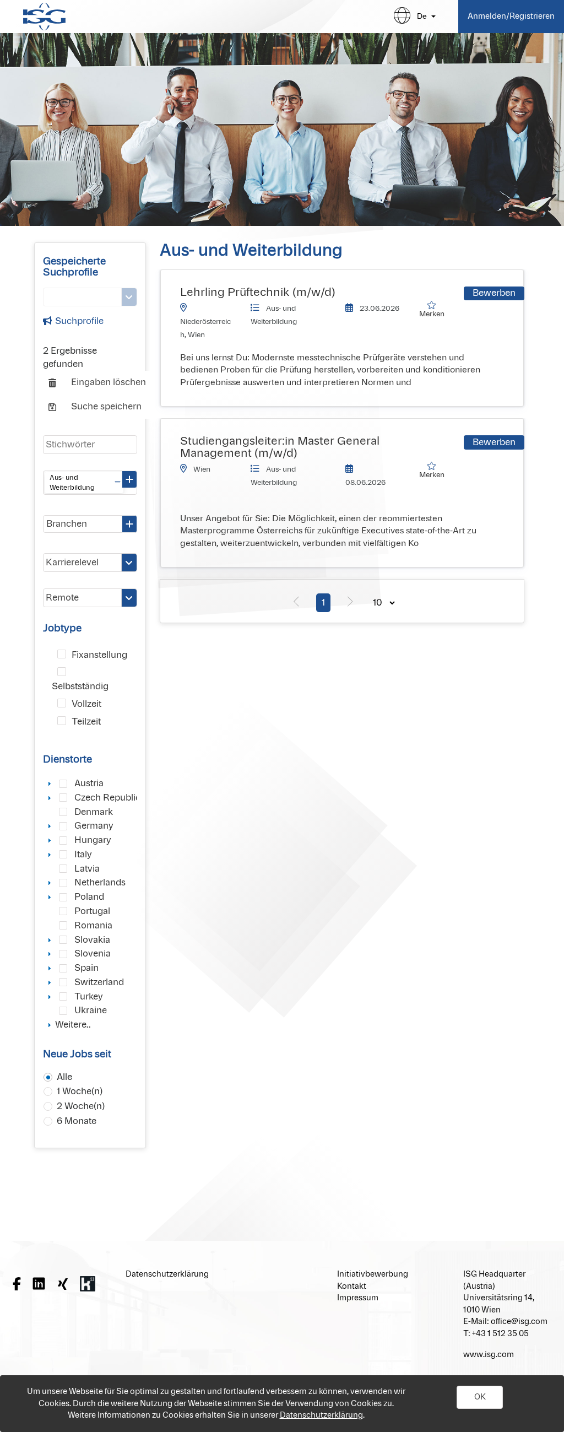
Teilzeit (86, 721)
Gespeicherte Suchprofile (74, 267)
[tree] (90, 903)
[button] (480, 1397)
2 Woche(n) (81, 1106)
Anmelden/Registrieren (511, 16)
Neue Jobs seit (77, 1055)
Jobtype (62, 629)
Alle (64, 1077)
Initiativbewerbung (372, 1274)
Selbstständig (80, 686)
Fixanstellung (99, 655)
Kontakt (351, 1286)
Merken (433, 315)
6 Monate (76, 1121)
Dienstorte (67, 760)
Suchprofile (79, 321)
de (422, 16)
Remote (62, 597)
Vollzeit (86, 704)
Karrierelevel (72, 562)
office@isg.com (519, 1321)
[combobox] (90, 483)
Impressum (357, 1298)
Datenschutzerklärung (321, 1415)
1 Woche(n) (79, 1091)
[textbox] (90, 444)
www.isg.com (488, 1354)
